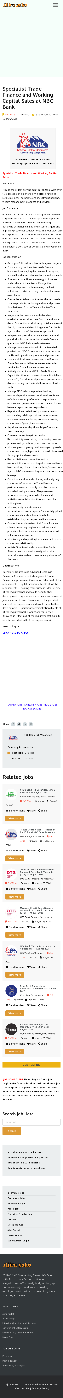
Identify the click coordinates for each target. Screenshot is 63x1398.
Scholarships (9, 1318)
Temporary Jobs (16, 1198)
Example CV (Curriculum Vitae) (17, 1332)
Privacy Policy (40, 1388)
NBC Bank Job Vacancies (38, 735)
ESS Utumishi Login (18, 1240)
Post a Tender (9, 1361)
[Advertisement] (31, 43)
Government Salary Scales (15, 1328)
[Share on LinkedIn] (25, 724)
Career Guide (14, 1235)
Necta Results (15, 1224)
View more (14, 818)
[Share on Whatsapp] (31, 724)
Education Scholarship (19, 1214)
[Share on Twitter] (19, 724)
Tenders (11, 1219)
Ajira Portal (13, 1230)
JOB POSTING (31, 1065)
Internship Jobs (15, 1193)
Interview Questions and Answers (19, 1323)
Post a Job (13, 1208)
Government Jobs (17, 1203)
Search (12, 1130)
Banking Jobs (9, 118)
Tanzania (28, 758)
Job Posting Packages (13, 1365)
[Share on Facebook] (13, 724)
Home (54, 1384)
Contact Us (22, 1388)
